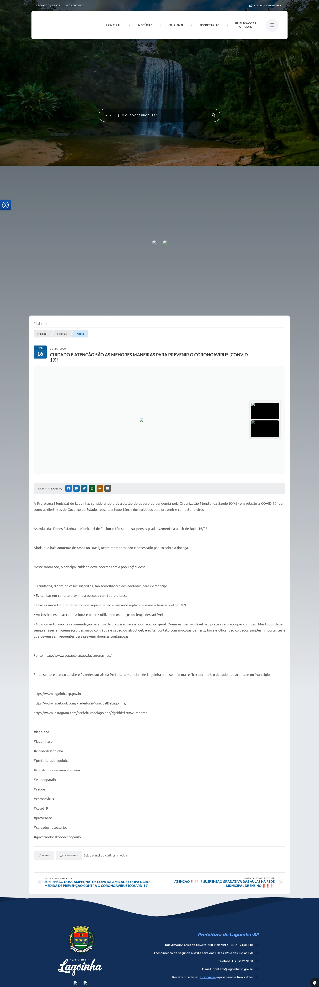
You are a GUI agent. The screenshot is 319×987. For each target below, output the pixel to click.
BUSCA (110, 115)
